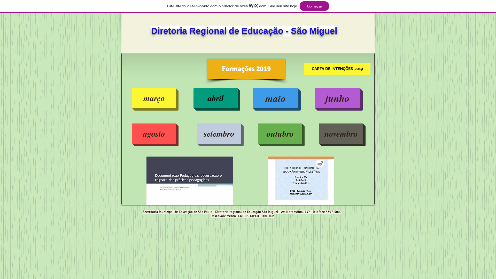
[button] (246, 69)
